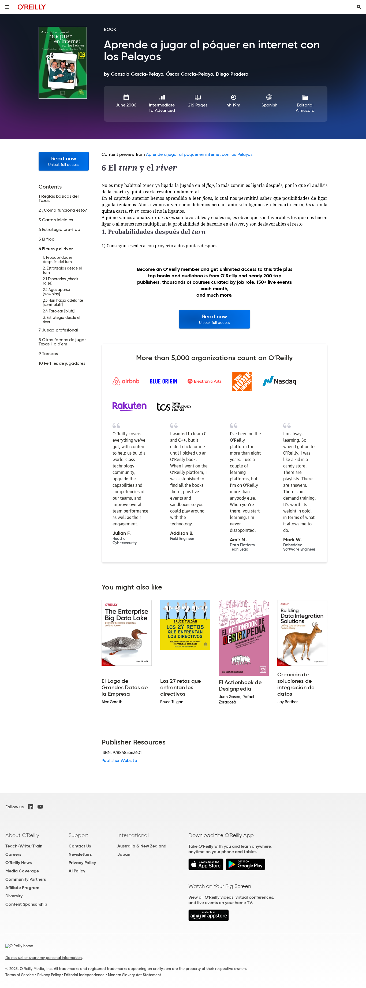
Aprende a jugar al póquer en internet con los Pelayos (199, 154)
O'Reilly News (18, 862)
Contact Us (80, 846)
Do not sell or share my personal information (43, 957)
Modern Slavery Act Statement (134, 974)
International (133, 835)
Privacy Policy (82, 862)
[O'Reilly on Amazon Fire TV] (208, 920)
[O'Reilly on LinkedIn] (30, 806)
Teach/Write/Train (23, 846)
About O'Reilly (22, 835)
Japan (123, 854)
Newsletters (80, 854)
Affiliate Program (22, 887)
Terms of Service (19, 974)
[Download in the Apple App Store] (205, 869)
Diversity (14, 896)
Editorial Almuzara (305, 107)
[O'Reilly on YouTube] (40, 806)
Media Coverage (22, 871)
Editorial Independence (84, 974)
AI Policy (77, 871)
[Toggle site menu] (7, 7)
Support (78, 835)
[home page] (32, 7)
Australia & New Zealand (141, 846)
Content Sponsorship (26, 904)
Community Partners (25, 879)
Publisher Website (119, 760)
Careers (13, 854)
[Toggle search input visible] (359, 7)
